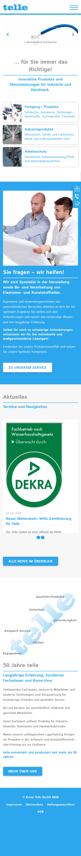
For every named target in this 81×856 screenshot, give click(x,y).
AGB (40, 812)
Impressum (14, 804)
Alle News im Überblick (30, 561)
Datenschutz (34, 804)
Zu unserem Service (28, 367)
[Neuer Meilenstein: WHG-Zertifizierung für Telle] (34, 465)
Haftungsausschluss (61, 804)
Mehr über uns (22, 771)
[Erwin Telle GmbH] (15, 8)
